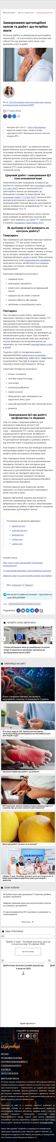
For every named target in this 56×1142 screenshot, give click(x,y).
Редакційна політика (11, 1058)
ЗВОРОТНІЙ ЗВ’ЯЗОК (9, 1073)
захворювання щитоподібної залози (24, 604)
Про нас (5, 1054)
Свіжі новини (11, 887)
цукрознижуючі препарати (37, 260)
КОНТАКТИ (6, 1069)
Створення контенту (11, 1066)
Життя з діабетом (25, 13)
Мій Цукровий (9, 13)
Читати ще (28, 922)
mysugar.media (46, 1123)
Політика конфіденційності (14, 1062)
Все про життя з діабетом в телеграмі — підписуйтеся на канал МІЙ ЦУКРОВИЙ (29, 596)
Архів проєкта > (28, 1023)
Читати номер (28, 952)
